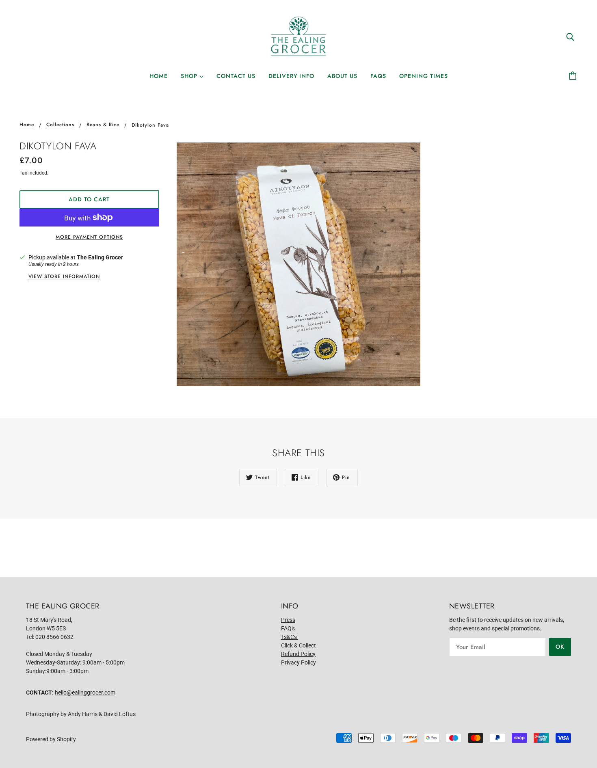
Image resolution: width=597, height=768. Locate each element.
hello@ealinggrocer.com (85, 692)
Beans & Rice (103, 125)
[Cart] (574, 75)
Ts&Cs (289, 637)
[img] (570, 36)
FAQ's (288, 628)
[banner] (298, 36)
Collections (60, 125)
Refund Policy (298, 654)
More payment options (89, 237)
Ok (560, 647)
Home (26, 125)
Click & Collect (298, 645)
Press (288, 620)
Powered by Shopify (51, 739)
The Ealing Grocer (100, 257)
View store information (64, 277)
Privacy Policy (298, 662)
